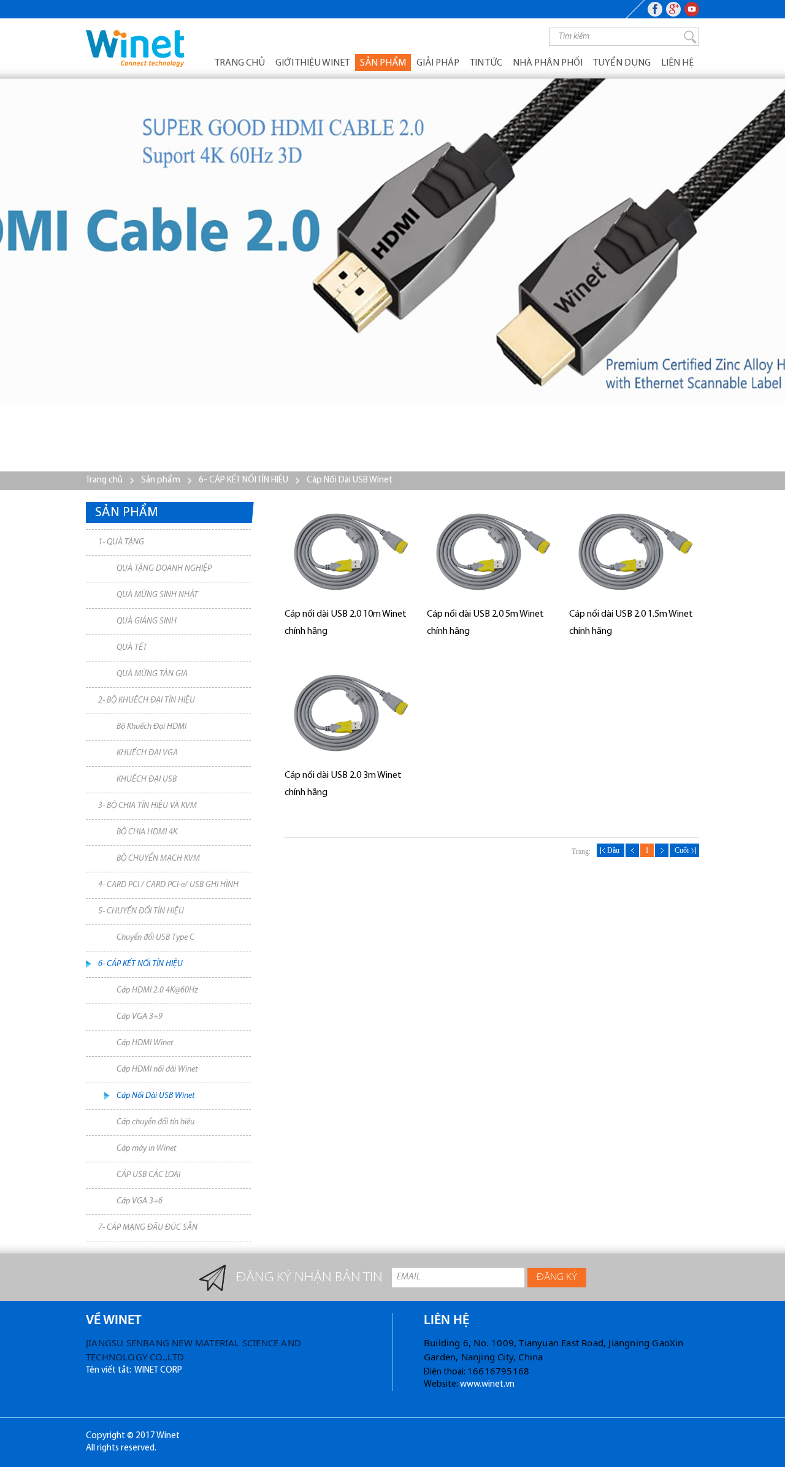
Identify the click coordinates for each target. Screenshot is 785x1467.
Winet (168, 1436)
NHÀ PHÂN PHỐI (548, 63)
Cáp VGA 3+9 (140, 1016)
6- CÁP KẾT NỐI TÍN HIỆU (243, 480)
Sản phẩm (383, 63)
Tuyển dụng (622, 63)
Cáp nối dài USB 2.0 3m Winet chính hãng (343, 784)
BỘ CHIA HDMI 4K (147, 832)
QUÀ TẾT (132, 647)
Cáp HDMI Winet (145, 1043)
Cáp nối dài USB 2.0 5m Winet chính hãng (485, 622)
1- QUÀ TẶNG (121, 542)
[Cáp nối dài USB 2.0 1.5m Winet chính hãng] (634, 551)
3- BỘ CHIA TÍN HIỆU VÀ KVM (147, 805)
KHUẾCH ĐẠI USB (147, 779)
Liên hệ (677, 63)
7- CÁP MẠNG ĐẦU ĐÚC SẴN (147, 1227)
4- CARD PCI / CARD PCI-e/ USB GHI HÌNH (168, 885)
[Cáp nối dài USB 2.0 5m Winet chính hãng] (492, 551)
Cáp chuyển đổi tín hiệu (155, 1122)
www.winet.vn (487, 1384)
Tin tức (486, 63)
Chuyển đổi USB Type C (155, 937)
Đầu (610, 850)
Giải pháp (437, 63)
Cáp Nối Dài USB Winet (349, 480)
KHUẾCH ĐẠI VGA (147, 753)
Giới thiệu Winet (312, 63)
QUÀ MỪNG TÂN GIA (152, 674)
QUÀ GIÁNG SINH (147, 621)
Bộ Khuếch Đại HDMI (151, 726)
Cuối (684, 850)
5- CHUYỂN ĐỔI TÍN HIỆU (141, 911)
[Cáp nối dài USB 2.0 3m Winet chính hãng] (350, 712)
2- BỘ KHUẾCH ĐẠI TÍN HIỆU (146, 700)
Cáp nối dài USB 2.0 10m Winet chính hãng (346, 622)
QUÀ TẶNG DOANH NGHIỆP (164, 568)
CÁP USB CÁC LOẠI (148, 1174)
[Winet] (135, 48)
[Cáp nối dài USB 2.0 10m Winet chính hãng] (350, 551)
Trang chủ (240, 63)
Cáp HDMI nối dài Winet (157, 1069)
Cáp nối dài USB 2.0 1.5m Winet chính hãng (631, 622)
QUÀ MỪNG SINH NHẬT (157, 595)
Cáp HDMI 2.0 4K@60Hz (157, 990)
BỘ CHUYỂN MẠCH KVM (158, 858)
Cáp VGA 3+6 (140, 1201)
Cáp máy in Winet (146, 1148)
